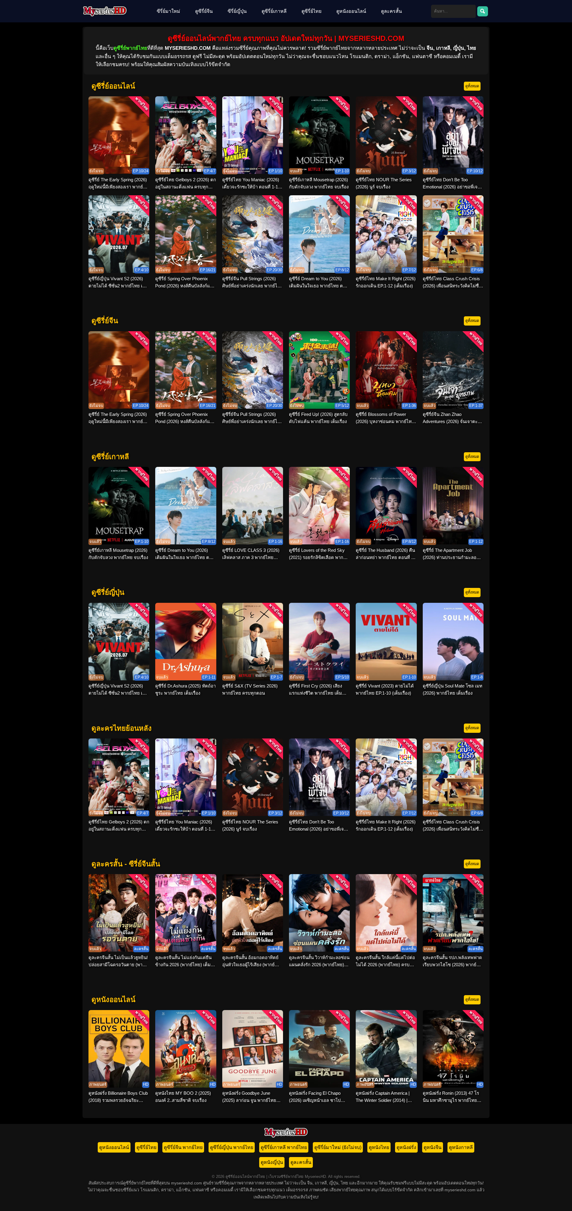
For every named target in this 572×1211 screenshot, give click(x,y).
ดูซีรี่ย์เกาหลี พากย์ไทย (284, 1147)
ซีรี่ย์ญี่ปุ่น (237, 11)
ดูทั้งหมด (472, 86)
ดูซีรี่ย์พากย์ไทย (130, 48)
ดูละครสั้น (391, 11)
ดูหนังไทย (379, 1147)
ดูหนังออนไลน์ (351, 11)
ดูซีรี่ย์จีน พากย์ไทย (183, 1147)
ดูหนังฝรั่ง (406, 1147)
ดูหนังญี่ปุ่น (272, 1162)
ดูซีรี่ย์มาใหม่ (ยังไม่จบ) (337, 1147)
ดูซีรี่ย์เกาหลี (274, 11)
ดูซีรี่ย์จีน (204, 11)
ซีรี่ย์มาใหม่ (168, 11)
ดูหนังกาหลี (461, 1147)
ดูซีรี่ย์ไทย (311, 11)
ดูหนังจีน (433, 1147)
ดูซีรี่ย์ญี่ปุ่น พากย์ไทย (231, 1147)
